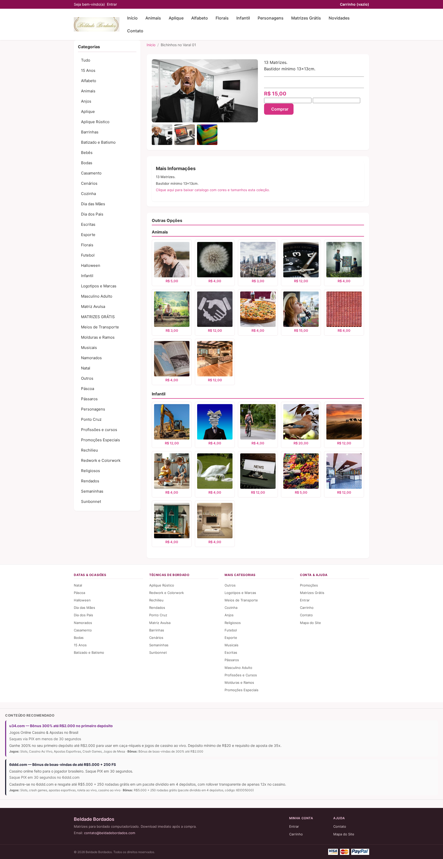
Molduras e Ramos (98, 337)
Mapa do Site (310, 623)
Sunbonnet (91, 501)
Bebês (87, 152)
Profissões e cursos (99, 429)
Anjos (86, 101)
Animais (153, 18)
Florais (222, 18)
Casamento (91, 173)
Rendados (90, 481)
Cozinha (88, 193)
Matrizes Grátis (306, 18)
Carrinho (354, 4)
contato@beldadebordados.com (109, 833)
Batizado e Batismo (98, 142)
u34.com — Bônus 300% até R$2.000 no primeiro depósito (61, 726)
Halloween (90, 265)
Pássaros (89, 398)
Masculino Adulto (96, 296)
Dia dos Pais (92, 214)
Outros (87, 378)
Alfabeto (199, 18)
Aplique (176, 18)
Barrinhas (89, 132)
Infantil (243, 18)
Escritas (88, 224)
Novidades (339, 18)
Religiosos (90, 470)
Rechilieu (89, 450)
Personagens (271, 18)
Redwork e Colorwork (100, 460)
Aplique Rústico (95, 121)
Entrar (112, 4)
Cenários (89, 183)
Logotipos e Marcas (98, 286)
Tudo (85, 60)
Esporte (88, 234)
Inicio (151, 45)
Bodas (86, 162)
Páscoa (87, 388)
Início (132, 18)
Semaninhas (92, 491)
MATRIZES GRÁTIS (98, 316)
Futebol (88, 255)
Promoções (309, 585)
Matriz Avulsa (93, 306)
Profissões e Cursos (241, 675)
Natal (85, 368)
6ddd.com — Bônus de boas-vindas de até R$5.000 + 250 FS (62, 764)
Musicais (89, 347)
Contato (135, 30)
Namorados (91, 357)
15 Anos (88, 70)
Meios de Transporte (100, 327)
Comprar (279, 109)
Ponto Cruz (91, 419)
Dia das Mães (93, 203)
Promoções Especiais (100, 439)
